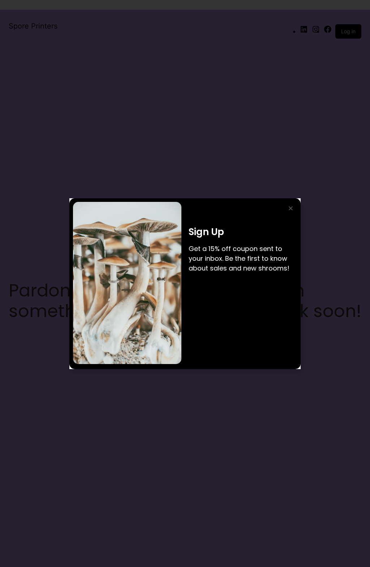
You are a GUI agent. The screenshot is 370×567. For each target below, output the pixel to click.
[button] (290, 208)
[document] (185, 283)
